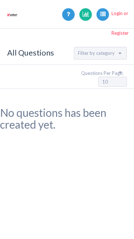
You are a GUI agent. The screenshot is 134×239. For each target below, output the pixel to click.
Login (117, 13)
